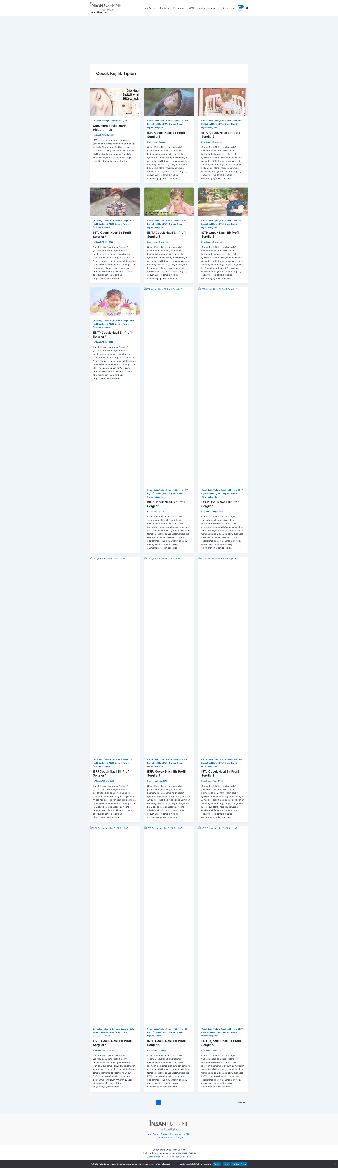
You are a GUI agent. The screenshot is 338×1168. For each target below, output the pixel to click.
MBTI (191, 8)
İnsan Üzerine (98, 12)
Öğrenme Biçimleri (155, 127)
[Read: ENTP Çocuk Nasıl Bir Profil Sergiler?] (223, 925)
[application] (168, 8)
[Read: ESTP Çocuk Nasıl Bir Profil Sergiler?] (115, 301)
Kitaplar (163, 8)
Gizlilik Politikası (155, 1156)
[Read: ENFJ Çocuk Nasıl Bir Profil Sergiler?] (223, 101)
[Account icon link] (247, 8)
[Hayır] (334, 1164)
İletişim (224, 8)
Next (241, 1102)
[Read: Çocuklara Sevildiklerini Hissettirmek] (115, 101)
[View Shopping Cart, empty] (240, 8)
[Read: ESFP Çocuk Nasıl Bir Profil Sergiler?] (223, 386)
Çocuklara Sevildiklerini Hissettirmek (110, 128)
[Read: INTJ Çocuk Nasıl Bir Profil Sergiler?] (115, 201)
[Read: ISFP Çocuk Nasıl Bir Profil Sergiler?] (169, 386)
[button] (234, 8)
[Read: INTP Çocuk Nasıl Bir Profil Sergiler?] (169, 925)
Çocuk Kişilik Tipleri (156, 120)
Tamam (217, 1164)
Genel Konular (117, 120)
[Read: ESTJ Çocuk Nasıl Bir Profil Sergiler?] (115, 925)
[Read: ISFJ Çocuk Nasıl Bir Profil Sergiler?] (115, 655)
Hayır (226, 1164)
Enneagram (179, 8)
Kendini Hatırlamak (207, 8)
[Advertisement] (169, 36)
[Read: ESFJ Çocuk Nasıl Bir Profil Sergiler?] (169, 655)
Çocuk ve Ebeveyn (101, 120)
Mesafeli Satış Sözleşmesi (178, 1156)
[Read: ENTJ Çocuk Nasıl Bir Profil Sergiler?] (169, 201)
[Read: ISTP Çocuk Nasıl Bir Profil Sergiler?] (223, 201)
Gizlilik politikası (239, 1164)
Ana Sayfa (149, 8)
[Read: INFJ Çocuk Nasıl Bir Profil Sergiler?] (169, 101)
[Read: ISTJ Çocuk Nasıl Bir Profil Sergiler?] (223, 655)
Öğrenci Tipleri (176, 124)
